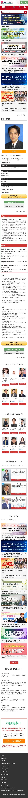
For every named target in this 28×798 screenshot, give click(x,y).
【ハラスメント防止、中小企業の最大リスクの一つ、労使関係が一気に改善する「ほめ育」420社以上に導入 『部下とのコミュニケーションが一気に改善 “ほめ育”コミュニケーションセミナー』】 (18, 505)
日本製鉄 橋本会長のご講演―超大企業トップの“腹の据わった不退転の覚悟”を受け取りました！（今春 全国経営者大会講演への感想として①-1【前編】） (13, 692)
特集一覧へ (14, 662)
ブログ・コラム (4, 779)
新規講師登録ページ (5, 774)
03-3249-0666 (8, 206)
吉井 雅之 (5, 428)
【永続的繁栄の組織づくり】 (6, 430)
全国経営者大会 (5, 26)
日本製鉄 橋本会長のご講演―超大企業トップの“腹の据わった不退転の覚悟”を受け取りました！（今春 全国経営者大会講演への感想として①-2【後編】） (13, 683)
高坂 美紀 (14, 378)
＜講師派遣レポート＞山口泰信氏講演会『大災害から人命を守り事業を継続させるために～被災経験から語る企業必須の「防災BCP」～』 (13, 709)
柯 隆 (19, 484)
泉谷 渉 (14, 447)
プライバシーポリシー (6, 785)
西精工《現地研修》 (6, 40)
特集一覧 (14, 8)
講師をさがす (8, 8)
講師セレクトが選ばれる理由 (8, 763)
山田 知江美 (22, 378)
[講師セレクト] (7, 3)
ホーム (2, 755)
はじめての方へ (4, 766)
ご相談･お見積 (25, 8)
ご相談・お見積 (4, 769)
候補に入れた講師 (18, 2)
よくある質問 (4, 771)
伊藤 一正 (5, 447)
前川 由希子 (22, 447)
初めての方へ (20, 8)
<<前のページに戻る (20, 115)
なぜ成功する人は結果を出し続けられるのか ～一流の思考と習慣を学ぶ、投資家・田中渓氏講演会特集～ (14, 608)
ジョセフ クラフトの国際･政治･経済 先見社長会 (13, 54)
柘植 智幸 (14, 399)
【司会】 (20, 430)
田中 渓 (18, 470)
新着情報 (3, 777)
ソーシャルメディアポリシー (8, 788)
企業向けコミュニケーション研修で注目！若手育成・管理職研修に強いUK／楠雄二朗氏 (13, 625)
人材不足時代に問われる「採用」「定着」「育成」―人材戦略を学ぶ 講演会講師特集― (14, 641)
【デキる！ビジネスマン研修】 (7, 382)
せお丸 (14, 428)
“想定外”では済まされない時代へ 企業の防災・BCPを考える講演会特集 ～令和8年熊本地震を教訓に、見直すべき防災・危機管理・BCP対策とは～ (14, 70)
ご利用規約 (3, 782)
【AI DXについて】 (13, 430)
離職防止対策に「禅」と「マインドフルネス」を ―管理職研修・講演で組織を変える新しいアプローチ (14, 592)
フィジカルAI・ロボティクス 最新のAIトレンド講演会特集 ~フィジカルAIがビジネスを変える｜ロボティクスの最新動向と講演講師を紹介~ (14, 87)
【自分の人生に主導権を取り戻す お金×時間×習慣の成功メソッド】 (18, 474)
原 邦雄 (18, 498)
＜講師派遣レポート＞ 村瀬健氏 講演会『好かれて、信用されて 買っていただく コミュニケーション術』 (13, 700)
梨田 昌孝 (5, 399)
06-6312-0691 (19, 206)
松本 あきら (22, 399)
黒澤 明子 (22, 428)
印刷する (14, 151)
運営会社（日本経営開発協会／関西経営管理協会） (13, 790)
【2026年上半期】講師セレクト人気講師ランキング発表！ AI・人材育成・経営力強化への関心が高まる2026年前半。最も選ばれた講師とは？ (14, 107)
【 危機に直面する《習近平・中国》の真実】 (18, 488)
